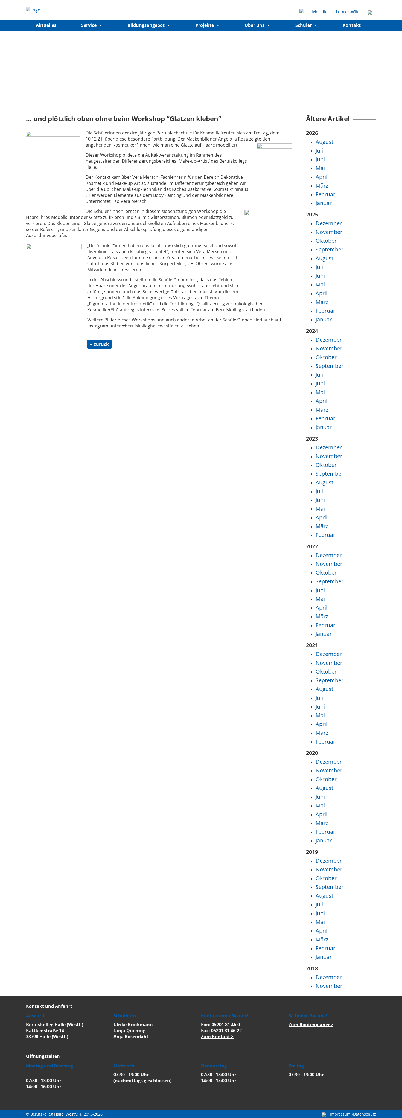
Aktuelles (46, 25)
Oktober (326, 240)
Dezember (329, 223)
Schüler (303, 25)
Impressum (340, 1114)
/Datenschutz (364, 1114)
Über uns (254, 25)
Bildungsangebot (146, 25)
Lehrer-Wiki (347, 12)
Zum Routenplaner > (311, 1025)
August (324, 141)
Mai (320, 168)
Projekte (205, 25)
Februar (325, 194)
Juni (320, 159)
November (329, 232)
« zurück (99, 344)
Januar (324, 203)
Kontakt (352, 25)
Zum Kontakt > (217, 1037)
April (321, 176)
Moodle (320, 12)
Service (89, 25)
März (322, 185)
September (329, 249)
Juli (319, 150)
